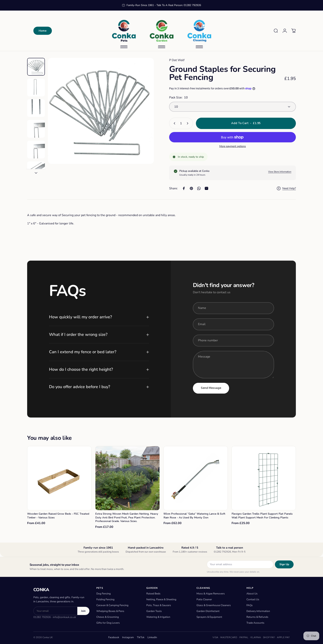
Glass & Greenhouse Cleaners (213, 605)
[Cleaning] (199, 30)
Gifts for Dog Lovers (108, 623)
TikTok (140, 637)
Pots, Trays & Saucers (158, 605)
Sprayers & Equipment (209, 617)
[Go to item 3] (36, 108)
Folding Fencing (105, 599)
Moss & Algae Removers (210, 593)
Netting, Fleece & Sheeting (161, 599)
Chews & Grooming (107, 617)
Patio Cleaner (204, 599)
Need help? (289, 188)
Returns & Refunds (257, 617)
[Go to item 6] (36, 170)
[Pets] (124, 30)
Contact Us (252, 599)
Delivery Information (258, 611)
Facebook (113, 637)
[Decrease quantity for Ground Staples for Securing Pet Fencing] (173, 123)
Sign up (284, 564)
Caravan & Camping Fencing (112, 605)
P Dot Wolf (176, 60)
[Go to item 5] (36, 149)
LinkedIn (152, 637)
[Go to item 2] (36, 87)
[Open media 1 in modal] (101, 111)
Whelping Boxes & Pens (110, 611)
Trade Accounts (255, 623)
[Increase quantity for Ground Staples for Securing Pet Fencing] (188, 123)
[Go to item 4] (36, 129)
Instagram (128, 637)
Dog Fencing (103, 593)
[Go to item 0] (36, 67)
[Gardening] (162, 30)
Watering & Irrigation (158, 617)
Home (43, 31)
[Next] (144, 119)
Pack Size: (178, 97)
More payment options (232, 146)
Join (83, 611)
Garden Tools (154, 611)
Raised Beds (153, 593)
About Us (252, 593)
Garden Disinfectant (207, 611)
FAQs (249, 605)
